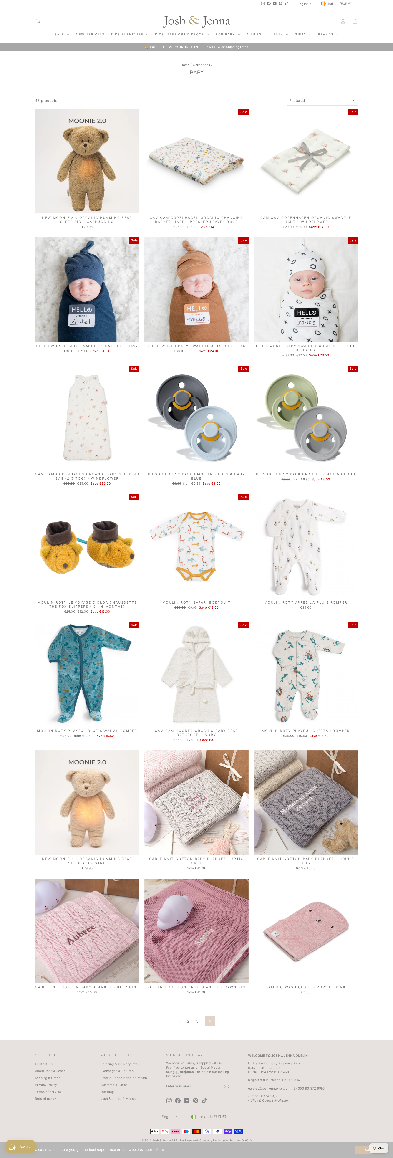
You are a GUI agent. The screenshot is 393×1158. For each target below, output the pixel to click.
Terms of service (48, 1092)
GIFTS (301, 34)
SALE (60, 34)
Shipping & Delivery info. (120, 1064)
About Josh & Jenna (50, 1071)
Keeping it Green (47, 1078)
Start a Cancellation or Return (124, 1078)
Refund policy (45, 1098)
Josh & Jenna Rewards (118, 1098)
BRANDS (326, 34)
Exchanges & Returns (117, 1071)
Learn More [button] (154, 1150)
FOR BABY (226, 34)
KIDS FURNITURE (128, 34)
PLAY (279, 34)
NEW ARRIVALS (90, 34)
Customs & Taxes (114, 1085)
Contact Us (44, 1064)
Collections (201, 65)
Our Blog (107, 1092)
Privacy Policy (46, 1085)
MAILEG (255, 34)
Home (185, 65)
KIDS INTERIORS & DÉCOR (180, 34)
